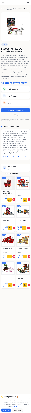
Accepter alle (6, 410)
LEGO (14, 8)
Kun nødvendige (17, 410)
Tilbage (16, 115)
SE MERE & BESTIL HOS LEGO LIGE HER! (15, 157)
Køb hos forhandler (15, 110)
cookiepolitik (14, 406)
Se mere (9, 199)
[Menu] (28, 2)
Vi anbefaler (9, 8)
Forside (3, 8)
